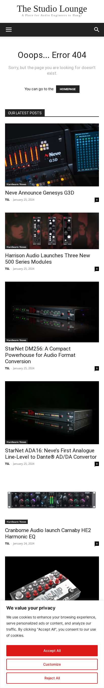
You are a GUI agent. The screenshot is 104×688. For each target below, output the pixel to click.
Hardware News (16, 184)
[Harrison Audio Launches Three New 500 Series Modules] (52, 231)
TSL (7, 199)
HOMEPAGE (68, 89)
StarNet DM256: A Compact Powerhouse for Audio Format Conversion (40, 355)
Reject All (52, 678)
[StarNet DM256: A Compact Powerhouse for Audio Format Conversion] (52, 312)
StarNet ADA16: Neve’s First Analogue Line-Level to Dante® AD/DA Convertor (51, 453)
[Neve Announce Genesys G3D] (52, 154)
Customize (52, 664)
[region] (52, 644)
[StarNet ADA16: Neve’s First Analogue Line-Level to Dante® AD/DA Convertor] (52, 412)
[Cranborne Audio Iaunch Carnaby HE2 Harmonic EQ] (52, 500)
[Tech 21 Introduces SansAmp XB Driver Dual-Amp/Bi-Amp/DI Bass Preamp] (52, 596)
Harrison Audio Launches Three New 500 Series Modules (47, 258)
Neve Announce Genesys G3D (39, 193)
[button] (9, 30)
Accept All (52, 650)
